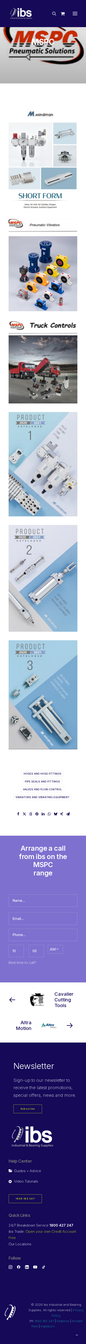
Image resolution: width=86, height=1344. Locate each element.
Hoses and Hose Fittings (42, 773)
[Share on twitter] (24, 814)
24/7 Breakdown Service (41, 1225)
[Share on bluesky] (55, 814)
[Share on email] (68, 814)
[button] (75, 13)
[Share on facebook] (18, 814)
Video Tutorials (26, 1181)
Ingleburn (48, 1326)
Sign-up (21, 1080)
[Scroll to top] (77, 1334)
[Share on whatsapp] (49, 814)
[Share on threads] (30, 814)
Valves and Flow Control (42, 789)
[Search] (52, 13)
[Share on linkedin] (43, 814)
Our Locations (20, 1244)
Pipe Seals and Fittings (42, 781)
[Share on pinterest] (37, 814)
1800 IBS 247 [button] (25, 1199)
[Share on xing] (61, 814)
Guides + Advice (27, 1171)
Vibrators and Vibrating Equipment (43, 797)
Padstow (63, 1321)
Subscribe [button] (28, 1109)
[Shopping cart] (60, 13)
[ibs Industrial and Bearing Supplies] (21, 13)
